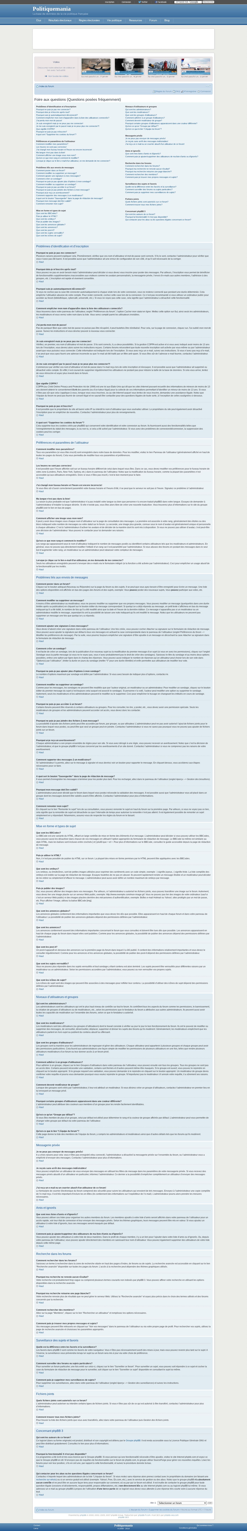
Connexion (205, 91)
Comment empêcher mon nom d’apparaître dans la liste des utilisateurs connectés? (72, 118)
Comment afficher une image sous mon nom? (56, 155)
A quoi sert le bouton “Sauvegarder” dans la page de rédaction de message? (69, 198)
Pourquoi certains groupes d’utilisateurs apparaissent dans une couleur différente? (161, 123)
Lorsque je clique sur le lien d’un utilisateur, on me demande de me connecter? (73, 161)
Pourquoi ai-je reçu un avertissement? (52, 193)
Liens (36, 1528)
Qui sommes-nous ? (205, 1525)
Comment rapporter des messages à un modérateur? (59, 195)
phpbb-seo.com (171, 1515)
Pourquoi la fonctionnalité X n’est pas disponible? (146, 217)
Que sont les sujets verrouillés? (50, 233)
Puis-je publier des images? (48, 222)
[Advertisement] (123, 39)
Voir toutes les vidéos (58, 76)
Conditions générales (188, 1528)
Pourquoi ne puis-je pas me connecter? (53, 109)
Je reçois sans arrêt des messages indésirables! (146, 141)
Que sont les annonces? (47, 227)
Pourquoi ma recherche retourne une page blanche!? (148, 171)
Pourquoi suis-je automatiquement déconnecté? (57, 115)
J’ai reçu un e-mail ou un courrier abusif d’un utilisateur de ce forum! (154, 144)
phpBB (83, 1515)
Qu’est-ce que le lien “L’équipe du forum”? (143, 129)
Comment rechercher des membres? (141, 174)
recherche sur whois (46, 1479)
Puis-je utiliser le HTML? (46, 216)
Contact (37, 1525)
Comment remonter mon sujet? (49, 204)
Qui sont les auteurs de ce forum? (140, 214)
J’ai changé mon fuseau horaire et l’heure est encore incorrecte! (64, 150)
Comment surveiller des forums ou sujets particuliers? (149, 189)
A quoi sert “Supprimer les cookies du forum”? (56, 134)
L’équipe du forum (138, 1510)
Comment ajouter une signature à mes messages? (58, 176)
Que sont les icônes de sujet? (49, 235)
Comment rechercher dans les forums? (142, 166)
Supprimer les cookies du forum (164, 1510)
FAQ (178, 91)
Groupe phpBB (133, 1440)
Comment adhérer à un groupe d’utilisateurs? (145, 118)
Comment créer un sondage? (49, 179)
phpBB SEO (123, 1517)
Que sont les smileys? (46, 219)
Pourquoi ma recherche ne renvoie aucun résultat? (147, 169)
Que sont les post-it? (45, 230)
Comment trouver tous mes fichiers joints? (143, 205)
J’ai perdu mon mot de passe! (49, 120)
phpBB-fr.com (144, 1515)
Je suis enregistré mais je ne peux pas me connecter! (59, 123)
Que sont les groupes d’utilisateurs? (141, 115)
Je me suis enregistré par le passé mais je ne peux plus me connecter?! (67, 126)
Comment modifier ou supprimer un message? (56, 173)
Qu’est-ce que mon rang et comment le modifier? (57, 158)
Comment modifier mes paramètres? (52, 144)
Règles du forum (164, 91)
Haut (41, 262)
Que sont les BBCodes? (46, 213)
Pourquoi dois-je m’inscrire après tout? (53, 112)
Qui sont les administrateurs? (138, 109)
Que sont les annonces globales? (50, 224)
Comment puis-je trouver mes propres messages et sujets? (151, 177)
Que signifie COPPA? (45, 129)
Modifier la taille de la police (208, 85)
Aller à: (153, 1503)
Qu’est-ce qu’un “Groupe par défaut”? (141, 126)
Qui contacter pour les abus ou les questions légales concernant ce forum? (158, 220)
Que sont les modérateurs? (137, 112)
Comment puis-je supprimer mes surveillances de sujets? (150, 192)
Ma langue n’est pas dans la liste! (50, 152)
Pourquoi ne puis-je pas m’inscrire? (51, 132)
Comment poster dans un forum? (50, 170)
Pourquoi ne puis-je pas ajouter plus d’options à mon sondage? (63, 181)
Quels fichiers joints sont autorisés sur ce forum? (146, 202)
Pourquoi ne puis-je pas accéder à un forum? (56, 187)
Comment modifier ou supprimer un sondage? (56, 184)
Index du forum (46, 86)
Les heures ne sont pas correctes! (51, 147)
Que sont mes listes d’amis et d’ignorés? (143, 154)
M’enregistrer (190, 91)
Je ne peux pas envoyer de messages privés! (145, 138)
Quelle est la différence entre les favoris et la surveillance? (150, 187)
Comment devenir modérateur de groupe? (143, 120)
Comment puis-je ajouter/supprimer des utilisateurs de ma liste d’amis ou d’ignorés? (161, 156)
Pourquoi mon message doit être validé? (53, 201)
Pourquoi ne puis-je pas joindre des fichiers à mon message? (63, 190)
